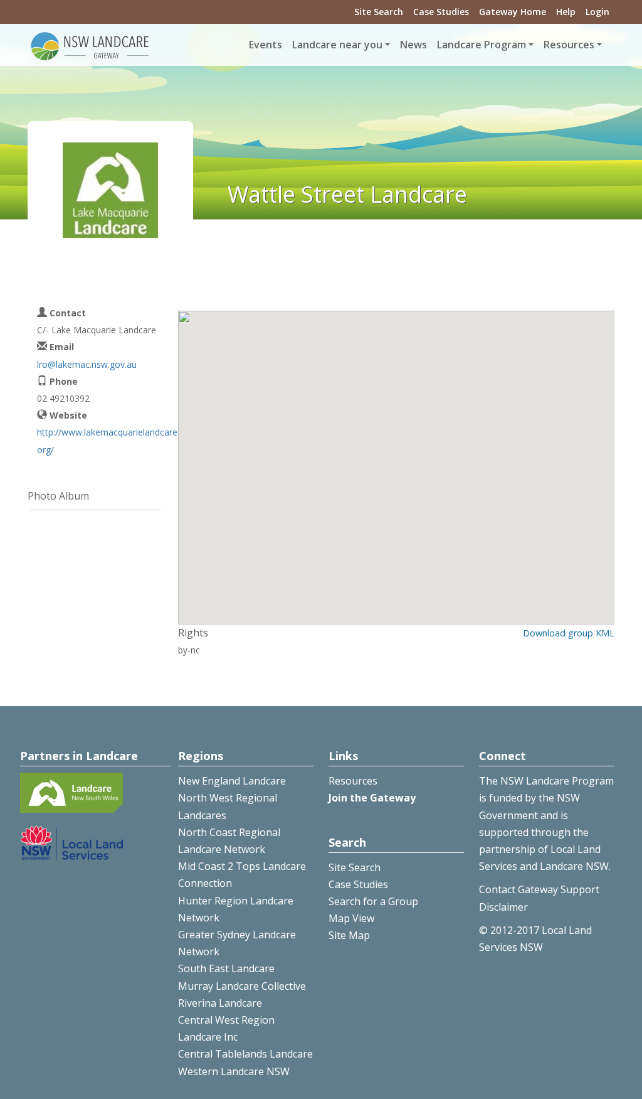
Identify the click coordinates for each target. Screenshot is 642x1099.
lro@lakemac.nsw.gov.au (87, 364)
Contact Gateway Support (539, 889)
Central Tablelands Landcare (245, 1054)
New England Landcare (232, 781)
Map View (351, 918)
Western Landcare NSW (234, 1071)
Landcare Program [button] (481, 44)
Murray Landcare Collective (242, 986)
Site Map (349, 935)
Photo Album (58, 496)
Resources (353, 781)
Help (566, 12)
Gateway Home (512, 12)
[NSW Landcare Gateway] (90, 45)
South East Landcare (226, 968)
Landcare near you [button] (337, 44)
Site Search (378, 12)
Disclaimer (503, 907)
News (413, 44)
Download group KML (568, 633)
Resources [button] (569, 44)
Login (597, 12)
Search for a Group (373, 901)
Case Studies (441, 12)
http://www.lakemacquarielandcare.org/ (108, 440)
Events (265, 44)
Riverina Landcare (220, 1003)
